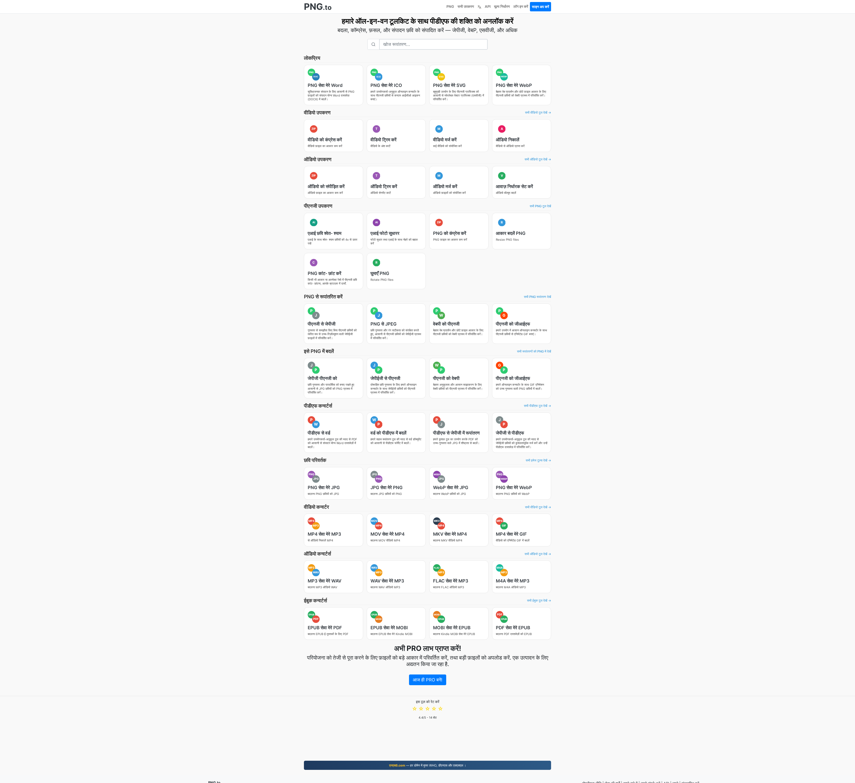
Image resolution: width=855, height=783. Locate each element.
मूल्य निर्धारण (502, 6)
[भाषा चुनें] (479, 6)
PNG (450, 6)
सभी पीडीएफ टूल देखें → (537, 406)
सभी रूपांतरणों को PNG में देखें (534, 351)
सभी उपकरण (466, 6)
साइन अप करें (540, 6)
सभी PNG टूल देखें (540, 206)
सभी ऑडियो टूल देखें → (538, 159)
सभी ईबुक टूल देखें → (539, 600)
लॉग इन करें (520, 6)
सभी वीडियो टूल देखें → (538, 112)
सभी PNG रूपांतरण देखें (537, 297)
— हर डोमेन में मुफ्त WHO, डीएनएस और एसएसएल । (427, 765)
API (488, 6)
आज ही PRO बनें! (427, 680)
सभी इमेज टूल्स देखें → (538, 460)
